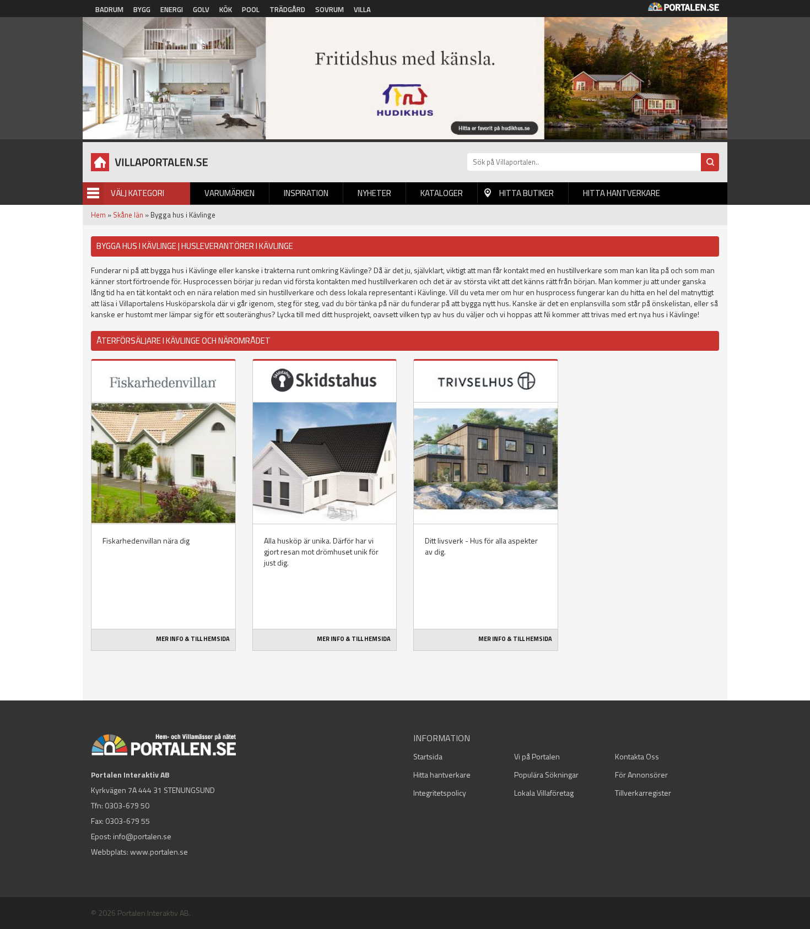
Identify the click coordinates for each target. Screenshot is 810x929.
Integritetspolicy (439, 792)
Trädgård (287, 9)
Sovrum (329, 9)
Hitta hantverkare (621, 193)
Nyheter (374, 193)
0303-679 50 (127, 805)
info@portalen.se (142, 836)
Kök (225, 9)
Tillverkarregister (643, 792)
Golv (201, 9)
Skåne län (128, 214)
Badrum (109, 9)
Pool (251, 9)
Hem (98, 214)
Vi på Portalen (537, 756)
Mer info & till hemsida (193, 638)
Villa (362, 9)
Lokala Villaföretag (544, 792)
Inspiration (306, 193)
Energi (171, 9)
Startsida (427, 756)
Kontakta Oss (637, 756)
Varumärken (229, 193)
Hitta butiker (526, 193)
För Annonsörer (641, 774)
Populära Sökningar (546, 774)
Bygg (141, 9)
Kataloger (441, 193)
